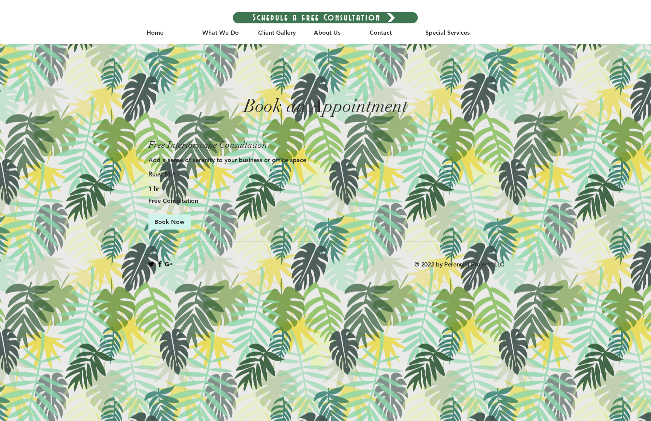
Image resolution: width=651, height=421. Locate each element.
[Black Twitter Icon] (151, 264)
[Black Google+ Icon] (169, 264)
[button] (169, 222)
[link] (325, 145)
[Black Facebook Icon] (160, 264)
